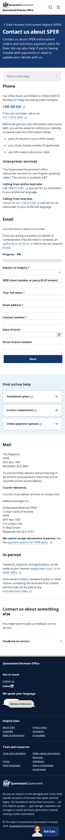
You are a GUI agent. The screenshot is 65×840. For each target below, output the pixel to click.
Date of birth (11, 330)
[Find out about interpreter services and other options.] (32, 703)
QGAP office (10, 572)
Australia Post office (15, 591)
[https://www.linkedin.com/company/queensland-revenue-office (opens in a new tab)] (8, 686)
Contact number (14, 317)
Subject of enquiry (15, 267)
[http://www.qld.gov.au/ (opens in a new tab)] (32, 783)
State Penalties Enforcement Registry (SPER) (33, 25)
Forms (6, 761)
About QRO (9, 727)
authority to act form (16, 243)
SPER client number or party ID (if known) (30, 280)
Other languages (11, 765)
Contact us (8, 681)
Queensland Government (22, 825)
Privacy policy (39, 727)
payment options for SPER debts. (28, 542)
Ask (40, 831)
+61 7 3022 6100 (26, 203)
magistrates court (41, 568)
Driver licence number (17, 342)
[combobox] (32, 272)
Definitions (38, 761)
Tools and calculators (14, 753)
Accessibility (38, 735)
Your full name (13, 293)
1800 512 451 (16, 188)
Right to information (13, 735)
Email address (12, 305)
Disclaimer (38, 731)
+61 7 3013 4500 (13, 117)
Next (33, 359)
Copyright (8, 731)
